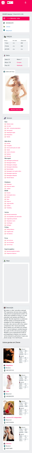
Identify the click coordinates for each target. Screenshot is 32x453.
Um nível (8, 126)
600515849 (9, 448)
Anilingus (8, 225)
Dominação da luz (10, 195)
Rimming (8, 156)
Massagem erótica (11, 162)
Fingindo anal (9, 231)
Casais (8, 150)
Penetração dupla (10, 132)
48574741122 (10, 370)
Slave (7, 199)
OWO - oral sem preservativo (13, 128)
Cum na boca (9, 240)
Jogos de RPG (10, 203)
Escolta (8, 143)
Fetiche (8, 136)
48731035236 (10, 422)
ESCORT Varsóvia (7, 14)
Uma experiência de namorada (14, 216)
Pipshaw (8, 154)
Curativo (8, 205)
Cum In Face (9, 244)
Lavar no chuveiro (10, 152)
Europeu (19, 62)
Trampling (8, 207)
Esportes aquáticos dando (13, 251)
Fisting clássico (10, 229)
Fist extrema (9, 233)
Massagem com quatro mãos (13, 171)
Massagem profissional (12, 160)
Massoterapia (9, 169)
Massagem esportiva (11, 173)
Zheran (8, 27)
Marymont (9, 30)
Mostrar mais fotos (16, 109)
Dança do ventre (10, 186)
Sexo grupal (9, 130)
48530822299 (9, 23)
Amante (8, 192)
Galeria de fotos (10, 71)
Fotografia (9, 145)
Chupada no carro (10, 221)
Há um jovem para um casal (13, 147)
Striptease (9, 184)
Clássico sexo (9, 124)
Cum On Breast (10, 242)
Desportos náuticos (11, 253)
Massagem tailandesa (11, 167)
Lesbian (8, 188)
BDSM (8, 197)
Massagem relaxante (11, 175)
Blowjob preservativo (11, 214)
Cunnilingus (9, 223)
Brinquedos (9, 134)
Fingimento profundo (11, 218)
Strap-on (8, 201)
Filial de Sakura (10, 177)
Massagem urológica (11, 164)
